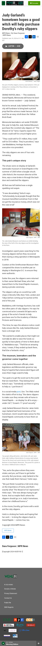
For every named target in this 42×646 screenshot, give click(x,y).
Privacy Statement (10, 593)
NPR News (8, 530)
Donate (35, 3)
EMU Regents (8, 607)
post (19, 391)
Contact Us (8, 598)
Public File (7, 602)
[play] (3, 643)
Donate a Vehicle (10, 589)
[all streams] (39, 643)
